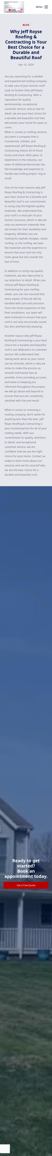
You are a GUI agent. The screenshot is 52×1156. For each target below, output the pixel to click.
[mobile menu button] (46, 6)
